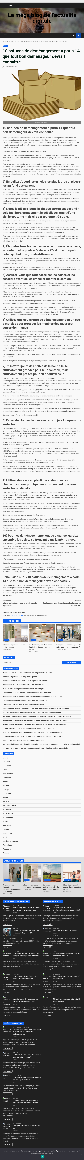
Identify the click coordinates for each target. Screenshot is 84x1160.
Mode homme (8, 817)
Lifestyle (6, 790)
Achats (5, 758)
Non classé (7, 825)
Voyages (6, 853)
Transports (7, 849)
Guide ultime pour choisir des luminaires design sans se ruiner (42, 633)
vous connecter (17, 616)
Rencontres (7, 833)
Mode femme (8, 813)
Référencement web (78, 35)
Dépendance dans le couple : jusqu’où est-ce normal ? (23, 685)
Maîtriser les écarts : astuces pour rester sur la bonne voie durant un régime (32, 697)
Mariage (6, 801)
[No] (81, 1154)
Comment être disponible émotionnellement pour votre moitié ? (27, 673)
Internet (6, 786)
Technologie (7, 845)
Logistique (7, 794)
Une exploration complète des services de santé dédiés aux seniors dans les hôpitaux (36, 720)
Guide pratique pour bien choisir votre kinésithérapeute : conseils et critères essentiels (37, 716)
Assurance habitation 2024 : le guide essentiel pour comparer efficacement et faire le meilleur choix (41, 744)
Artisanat (6, 762)
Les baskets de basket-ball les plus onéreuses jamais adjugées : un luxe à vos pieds (35, 748)
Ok (42, 1156)
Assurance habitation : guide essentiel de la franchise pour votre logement (32, 712)
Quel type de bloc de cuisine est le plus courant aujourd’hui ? (62, 603)
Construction (8, 774)
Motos (5, 821)
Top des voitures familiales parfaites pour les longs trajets (25, 701)
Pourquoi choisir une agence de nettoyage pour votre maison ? (68, 633)
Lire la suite (7, 1048)
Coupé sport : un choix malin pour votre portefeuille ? (23, 705)
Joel (4, 67)
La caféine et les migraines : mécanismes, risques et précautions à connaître (33, 736)
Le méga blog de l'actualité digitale (42, 18)
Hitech (5, 782)
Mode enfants (8, 809)
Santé (5, 837)
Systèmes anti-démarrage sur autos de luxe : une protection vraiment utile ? (32, 732)
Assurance (7, 766)
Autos (5, 770)
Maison (5, 45)
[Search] (74, 35)
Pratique (6, 829)
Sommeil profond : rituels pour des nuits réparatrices (23, 740)
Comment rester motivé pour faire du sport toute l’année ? (25, 681)
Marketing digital (9, 805)
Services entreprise (10, 841)
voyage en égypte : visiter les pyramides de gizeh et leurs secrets (28, 728)
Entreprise (7, 778)
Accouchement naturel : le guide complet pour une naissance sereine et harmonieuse (36, 708)
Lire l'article (7, 924)
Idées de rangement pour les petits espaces (15, 633)
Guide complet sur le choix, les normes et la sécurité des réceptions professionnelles (27, 1031)
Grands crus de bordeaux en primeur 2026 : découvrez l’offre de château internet (34, 724)
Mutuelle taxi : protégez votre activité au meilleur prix (23, 689)
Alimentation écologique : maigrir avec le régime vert (20, 603)
